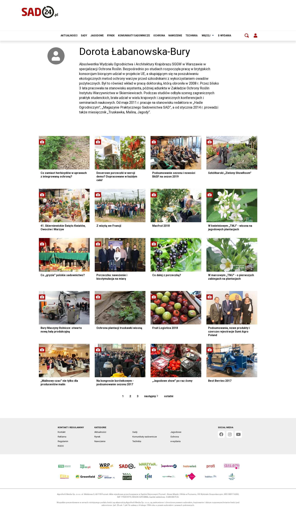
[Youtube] (238, 434)
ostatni (169, 396)
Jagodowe (97, 35)
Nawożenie (175, 35)
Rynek (111, 35)
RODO (61, 446)
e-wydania (224, 35)
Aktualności (69, 35)
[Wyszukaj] (247, 35)
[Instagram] (229, 434)
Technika (192, 35)
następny (150, 396)
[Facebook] (221, 434)
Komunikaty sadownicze (134, 35)
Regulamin (63, 441)
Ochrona (159, 35)
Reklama (62, 436)
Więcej (206, 35)
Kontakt (61, 432)
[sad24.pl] (40, 12)
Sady (84, 35)
